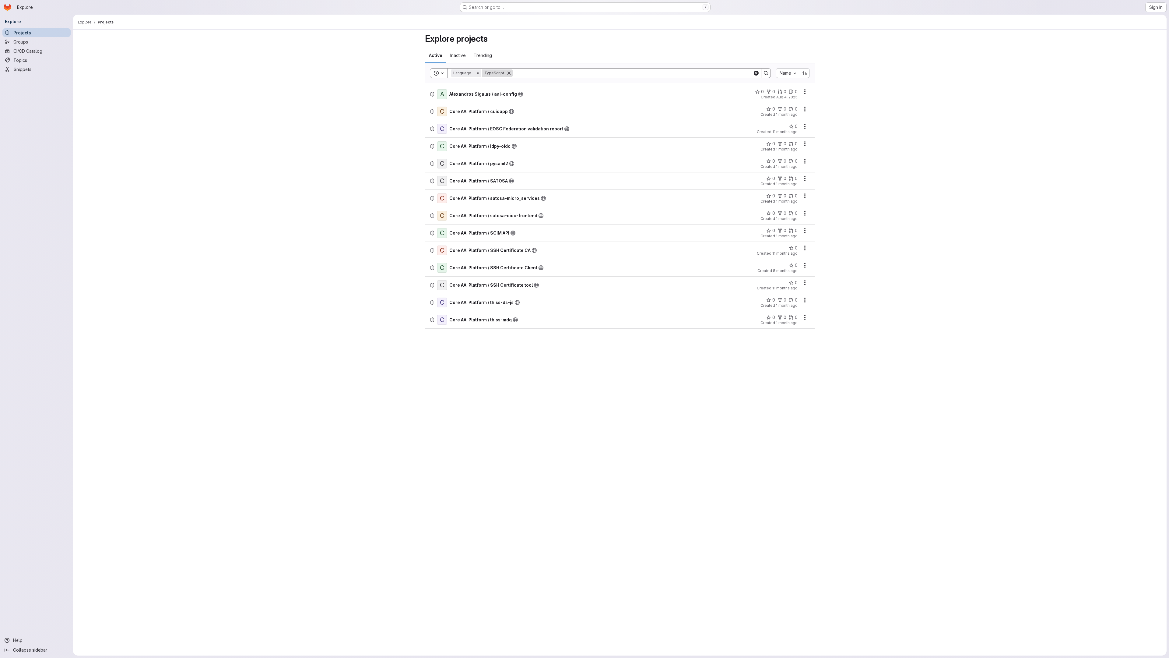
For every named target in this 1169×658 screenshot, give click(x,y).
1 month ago (787, 114)
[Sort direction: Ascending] (805, 73)
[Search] (766, 73)
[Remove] (509, 73)
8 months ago (785, 270)
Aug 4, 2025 (787, 97)
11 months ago (785, 131)
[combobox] (788, 73)
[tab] (435, 55)
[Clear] (756, 73)
